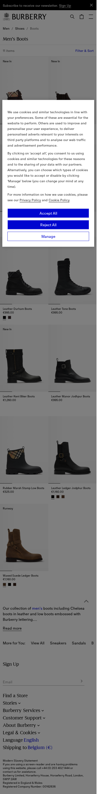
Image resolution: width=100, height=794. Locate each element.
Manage (48, 236)
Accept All (48, 213)
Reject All (48, 225)
